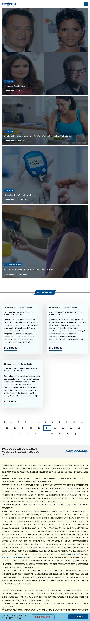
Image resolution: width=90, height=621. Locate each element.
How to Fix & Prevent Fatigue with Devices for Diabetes (21, 370)
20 (71, 428)
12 (7, 428)
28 (60, 434)
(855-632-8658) (74, 554)
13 (15, 428)
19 (63, 428)
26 (43, 434)
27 (52, 434)
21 (79, 428)
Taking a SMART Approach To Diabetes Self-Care (18, 313)
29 (68, 434)
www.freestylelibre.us (13, 557)
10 (74, 422)
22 (11, 434)
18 (55, 428)
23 (19, 434)
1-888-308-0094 (76, 451)
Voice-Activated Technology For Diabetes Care (65, 313)
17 (47, 428)
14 (23, 428)
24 (27, 434)
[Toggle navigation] (86, 4)
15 (31, 428)
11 (82, 422)
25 (35, 434)
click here (78, 616)
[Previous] (4, 422)
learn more (10, 348)
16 (39, 428)
